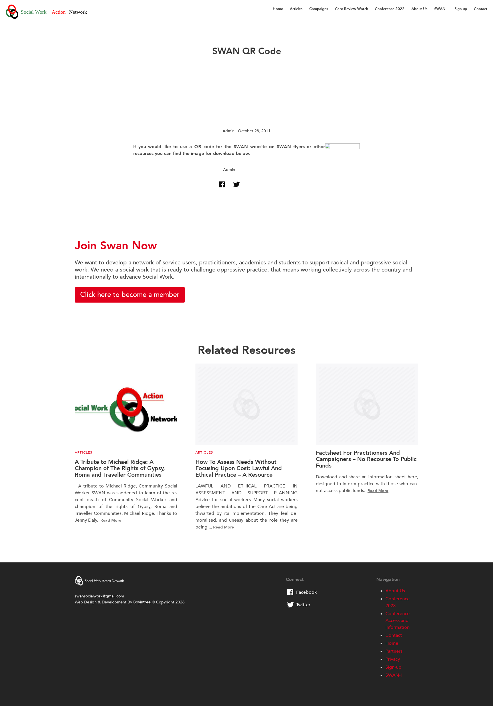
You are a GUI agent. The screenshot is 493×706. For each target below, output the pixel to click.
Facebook (306, 592)
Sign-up (460, 8)
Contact (480, 8)
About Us (419, 8)
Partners (394, 651)
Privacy (392, 659)
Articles (296, 8)
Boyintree (142, 602)
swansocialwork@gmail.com (99, 596)
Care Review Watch (351, 8)
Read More (110, 520)
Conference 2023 (390, 8)
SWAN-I (441, 8)
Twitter (303, 605)
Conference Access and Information (397, 620)
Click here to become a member (129, 294)
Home (278, 8)
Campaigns (318, 8)
